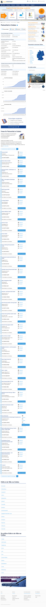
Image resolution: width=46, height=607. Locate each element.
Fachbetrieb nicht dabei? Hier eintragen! (9, 148)
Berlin (31, 50)
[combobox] (36, 47)
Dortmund (32, 60)
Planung (8, 5)
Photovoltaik (3, 22)
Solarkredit (25, 598)
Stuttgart (31, 57)
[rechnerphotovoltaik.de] (6, 1)
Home (3, 5)
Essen (31, 61)
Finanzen (13, 5)
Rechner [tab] (18, 29)
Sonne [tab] (24, 29)
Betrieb (17, 5)
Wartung (23, 5)
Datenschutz (3, 595)
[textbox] (36, 47)
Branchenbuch (14, 595)
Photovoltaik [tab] (5, 29)
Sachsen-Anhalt (13, 22)
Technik (27, 5)
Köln (31, 54)
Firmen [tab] (12, 29)
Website (21, 152)
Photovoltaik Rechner (27, 597)
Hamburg (31, 51)
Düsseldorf (32, 58)
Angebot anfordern (21, 157)
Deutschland (8, 22)
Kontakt (21, 153)
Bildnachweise (3, 598)
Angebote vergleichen (27, 595)
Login (36, 597)
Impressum (2, 597)
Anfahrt (21, 155)
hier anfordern (5, 145)
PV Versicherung (26, 599)
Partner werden (42, 1)
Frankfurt (31, 56)
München (31, 53)
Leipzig (31, 62)
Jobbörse (35, 1)
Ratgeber (33, 5)
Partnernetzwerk (3, 599)
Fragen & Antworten (15, 598)
